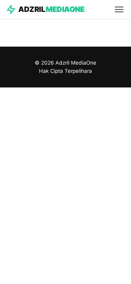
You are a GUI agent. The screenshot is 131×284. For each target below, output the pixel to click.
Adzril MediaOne (75, 63)
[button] (119, 9)
